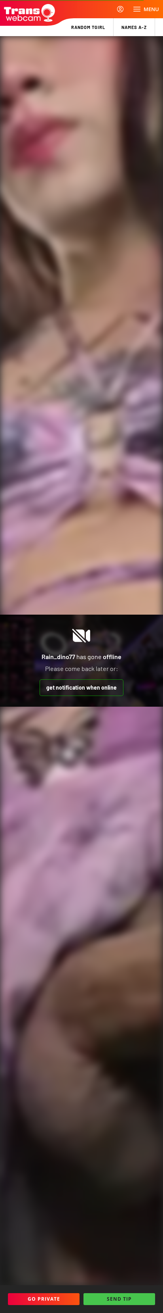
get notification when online (81, 687)
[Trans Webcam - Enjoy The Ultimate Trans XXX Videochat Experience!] (29, 13)
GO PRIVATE (44, 1299)
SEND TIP (119, 1299)
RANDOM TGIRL (88, 27)
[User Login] (120, 9)
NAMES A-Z (134, 27)
